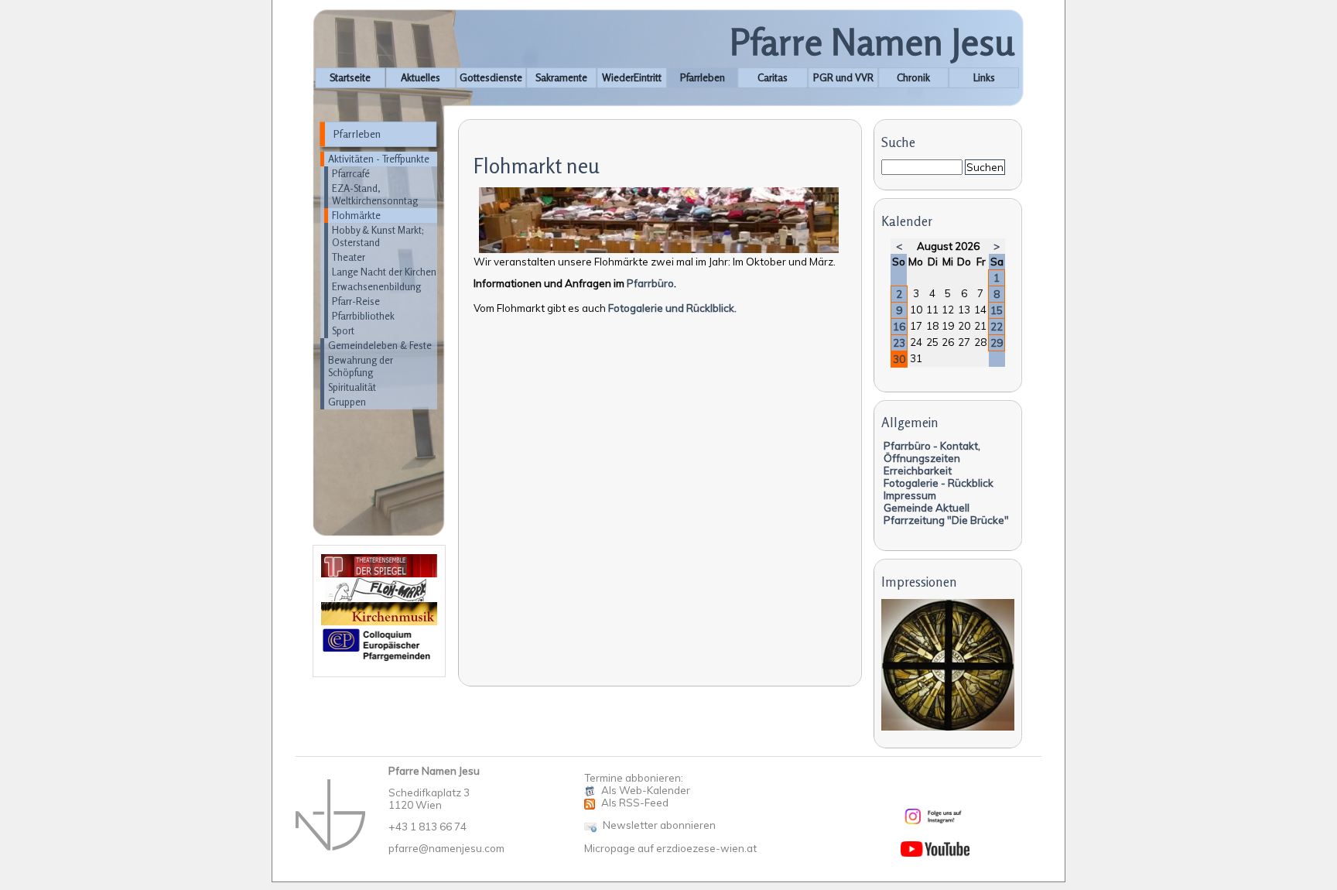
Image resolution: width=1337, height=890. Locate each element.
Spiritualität (352, 387)
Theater (348, 257)
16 (899, 326)
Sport (343, 330)
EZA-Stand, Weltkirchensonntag (375, 194)
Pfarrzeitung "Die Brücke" (946, 520)
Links (984, 77)
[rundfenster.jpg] (947, 727)
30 (899, 359)
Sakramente (561, 77)
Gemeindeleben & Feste (380, 345)
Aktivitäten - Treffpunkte (378, 158)
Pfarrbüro (650, 283)
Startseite (350, 77)
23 (899, 343)
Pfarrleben (702, 77)
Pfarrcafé (351, 173)
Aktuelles (420, 77)
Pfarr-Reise (356, 301)
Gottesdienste (491, 77)
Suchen (985, 167)
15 (996, 310)
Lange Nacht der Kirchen (384, 271)
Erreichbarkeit (918, 470)
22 (996, 326)
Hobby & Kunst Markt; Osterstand (378, 236)
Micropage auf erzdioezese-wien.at (670, 848)
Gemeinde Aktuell (926, 507)
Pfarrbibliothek (363, 316)
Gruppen (347, 401)
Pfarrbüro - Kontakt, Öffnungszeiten (932, 452)
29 (996, 343)
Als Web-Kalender (645, 790)
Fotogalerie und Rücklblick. (672, 308)
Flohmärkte (356, 215)
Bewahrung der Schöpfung (360, 366)
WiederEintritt (632, 77)
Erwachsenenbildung (376, 286)
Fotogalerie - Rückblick (938, 483)
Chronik (913, 77)
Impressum (910, 495)
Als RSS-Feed (634, 802)
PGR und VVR (843, 77)
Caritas (772, 77)
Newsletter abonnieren (659, 825)
